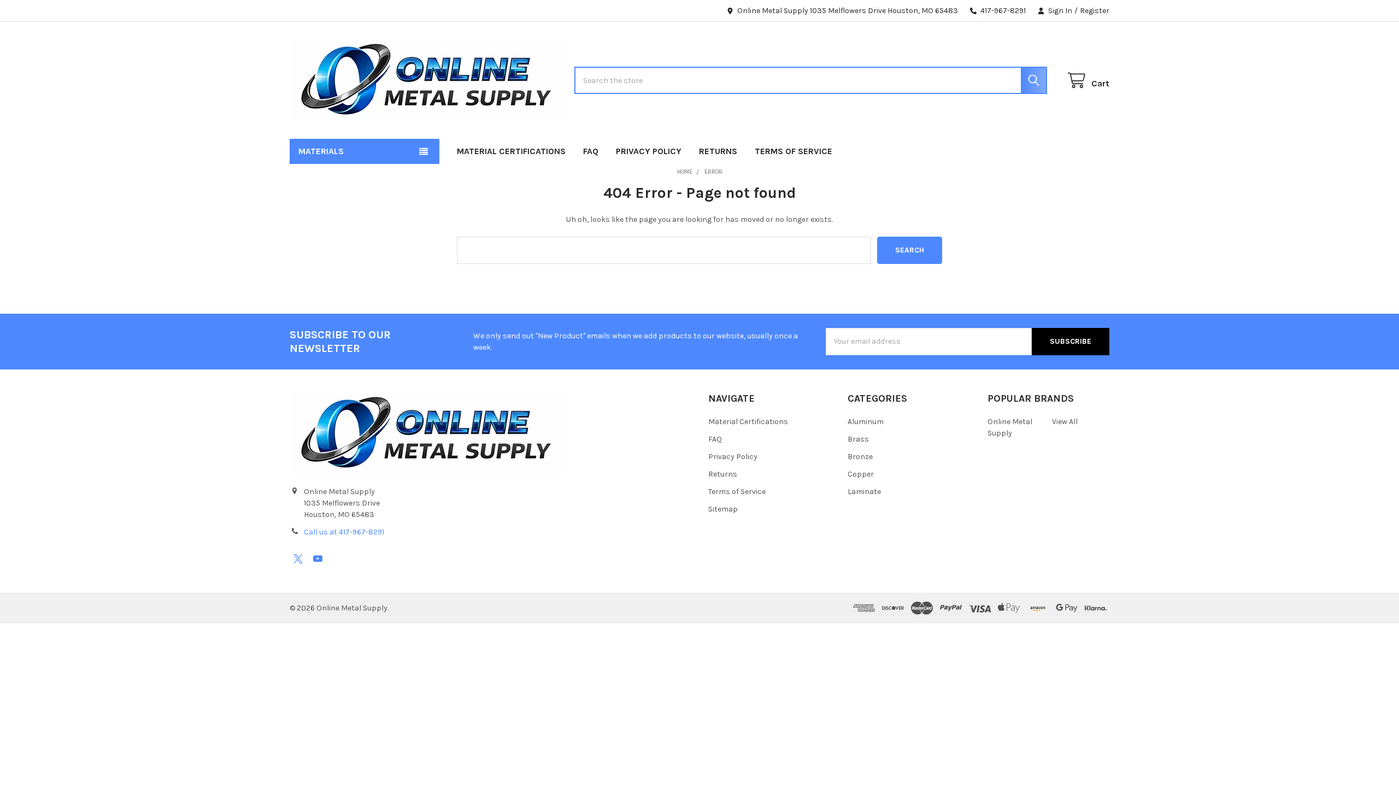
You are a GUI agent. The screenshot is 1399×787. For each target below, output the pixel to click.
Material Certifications (511, 151)
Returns (718, 151)
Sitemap (723, 509)
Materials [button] (321, 151)
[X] (298, 558)
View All (1065, 421)
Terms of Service (793, 151)
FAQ (590, 151)
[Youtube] (317, 558)
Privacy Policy (648, 151)
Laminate (864, 491)
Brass (858, 439)
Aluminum (866, 421)
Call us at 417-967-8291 (344, 532)
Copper (861, 474)
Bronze (860, 456)
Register (1094, 10)
